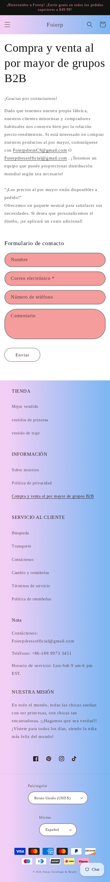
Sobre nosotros (25, 470)
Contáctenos (23, 559)
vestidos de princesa (30, 420)
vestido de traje (26, 433)
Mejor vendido (25, 406)
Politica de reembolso (31, 599)
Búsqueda (20, 533)
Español (52, 829)
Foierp (46, 872)
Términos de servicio (31, 586)
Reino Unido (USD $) (52, 798)
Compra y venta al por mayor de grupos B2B (53, 496)
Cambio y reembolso (30, 573)
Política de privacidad (32, 483)
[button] (7, 24)
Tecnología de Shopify (64, 872)
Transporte (21, 546)
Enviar (22, 355)
